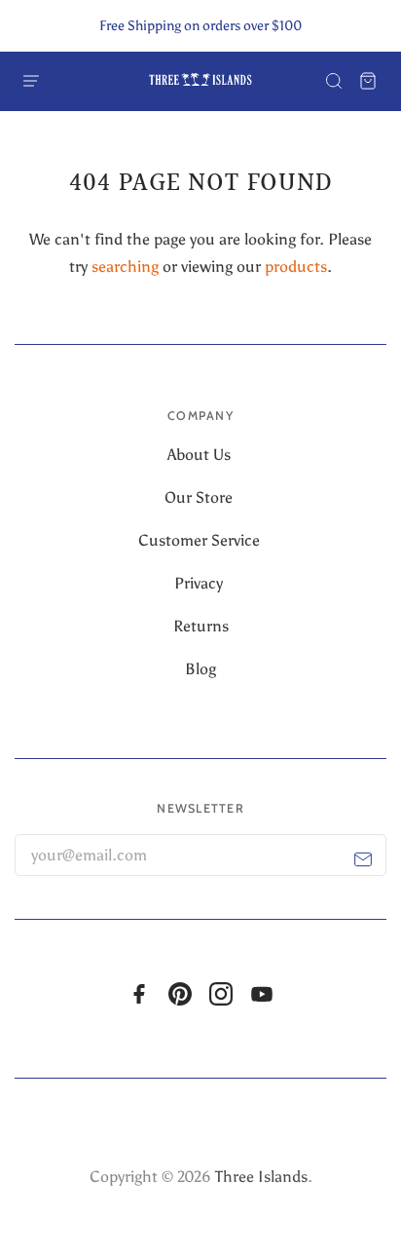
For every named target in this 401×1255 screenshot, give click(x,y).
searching (125, 266)
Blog (200, 669)
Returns (201, 626)
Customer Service (201, 540)
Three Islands (261, 1176)
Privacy (200, 583)
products (296, 266)
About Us (201, 454)
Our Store (200, 497)
